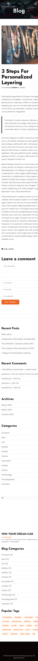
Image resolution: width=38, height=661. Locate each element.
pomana (5, 374)
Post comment (10, 302)
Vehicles (14, 634)
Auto (4, 437)
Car (3, 442)
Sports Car (18, 630)
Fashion (5, 451)
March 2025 (7, 405)
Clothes (6, 621)
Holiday (6, 626)
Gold (5, 249)
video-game (24, 634)
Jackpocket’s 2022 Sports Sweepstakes (18, 339)
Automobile (7, 617)
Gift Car (17, 378)
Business (18, 617)
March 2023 (7, 410)
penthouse (7, 630)
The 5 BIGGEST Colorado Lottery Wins (18, 343)
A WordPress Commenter (13, 369)
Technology (7, 475)
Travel (5, 634)
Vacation (6, 484)
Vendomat (6, 378)
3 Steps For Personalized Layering (16, 353)
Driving (27, 621)
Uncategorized (8, 479)
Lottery (4, 470)
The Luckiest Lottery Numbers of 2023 (18, 348)
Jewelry (5, 465)
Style (28, 630)
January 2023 (7, 414)
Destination (16, 621)
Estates (5, 447)
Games (5, 456)
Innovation (6, 461)
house (14, 626)
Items (21, 626)
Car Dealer (28, 617)
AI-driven (6, 433)
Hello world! (6, 334)
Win (34, 634)
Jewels (29, 626)
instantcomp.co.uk (25, 656)
